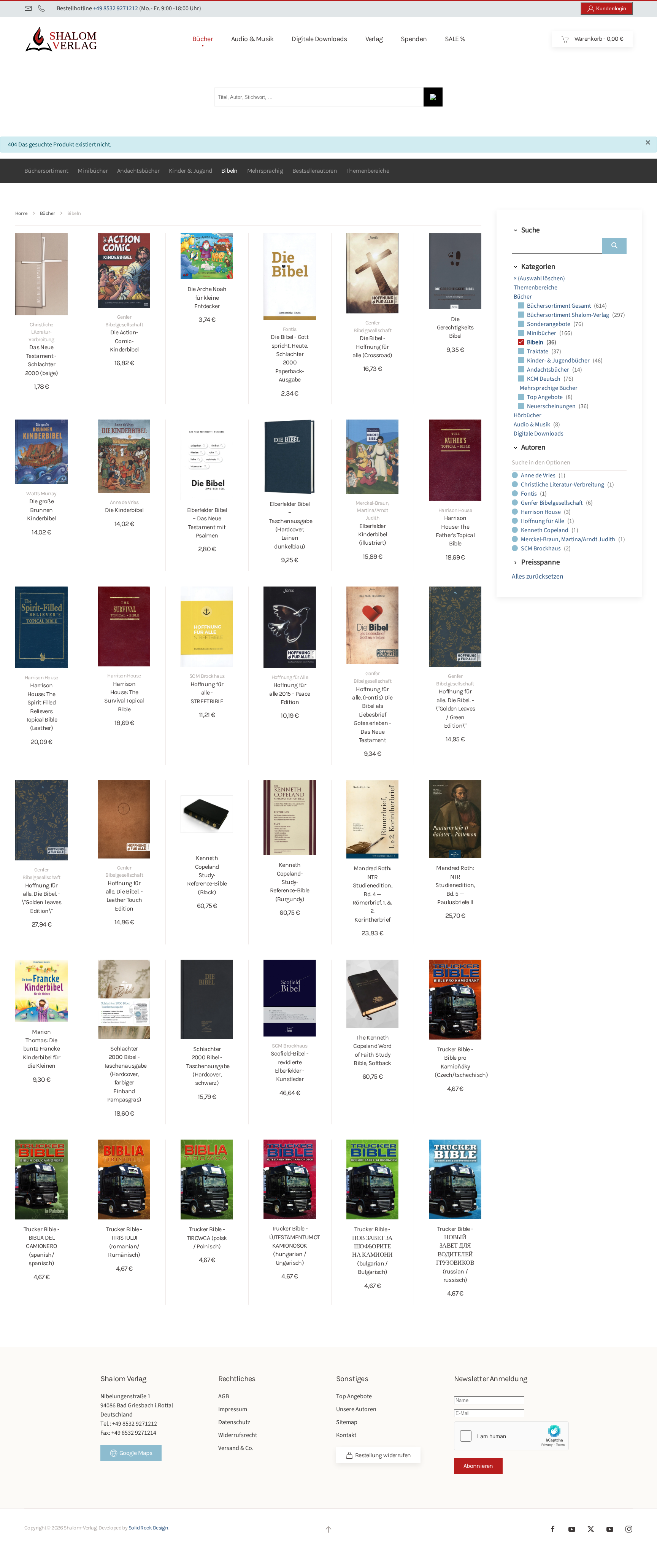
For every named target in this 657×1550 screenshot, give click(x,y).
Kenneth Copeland (545, 530)
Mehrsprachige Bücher (549, 388)
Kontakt (346, 1435)
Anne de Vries (539, 475)
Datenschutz (234, 1422)
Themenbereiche (367, 170)
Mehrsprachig (265, 170)
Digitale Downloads (538, 433)
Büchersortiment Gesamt (559, 306)
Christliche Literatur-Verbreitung (563, 484)
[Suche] (614, 246)
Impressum (232, 1409)
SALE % (455, 39)
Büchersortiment (46, 170)
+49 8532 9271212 (115, 8)
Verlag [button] (374, 39)
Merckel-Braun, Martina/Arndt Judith (568, 539)
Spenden (414, 39)
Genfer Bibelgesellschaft (552, 503)
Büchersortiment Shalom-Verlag (568, 315)
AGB (223, 1396)
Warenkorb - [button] (598, 38)
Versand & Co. (236, 1448)
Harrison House (541, 512)
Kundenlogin (610, 8)
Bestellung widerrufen (383, 1455)
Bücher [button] (202, 39)
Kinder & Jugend (190, 170)
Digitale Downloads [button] (319, 39)
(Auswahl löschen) (539, 278)
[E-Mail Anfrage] (28, 8)
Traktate (538, 351)
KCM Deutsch (544, 379)
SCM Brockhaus (541, 548)
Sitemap (346, 1422)
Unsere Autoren (356, 1409)
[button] (328, 1529)
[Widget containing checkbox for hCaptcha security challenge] (511, 1435)
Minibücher (93, 170)
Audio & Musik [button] (252, 39)
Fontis (529, 494)
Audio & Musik (532, 424)
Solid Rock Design (148, 1528)
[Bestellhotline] (41, 8)
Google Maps (135, 1452)
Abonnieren (478, 1465)
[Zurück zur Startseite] (73, 39)
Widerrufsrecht (237, 1435)
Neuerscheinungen (552, 406)
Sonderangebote (549, 324)
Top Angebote (545, 397)
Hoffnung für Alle (543, 521)
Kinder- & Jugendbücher (559, 360)
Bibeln (229, 170)
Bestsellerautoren (314, 170)
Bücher (523, 297)
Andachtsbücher (138, 170)
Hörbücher (527, 415)
